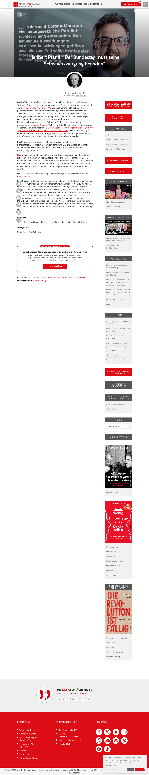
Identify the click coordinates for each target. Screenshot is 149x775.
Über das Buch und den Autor (117, 638)
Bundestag (45, 222)
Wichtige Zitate (111, 355)
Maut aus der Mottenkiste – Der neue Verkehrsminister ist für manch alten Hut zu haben (117, 282)
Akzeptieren (140, 770)
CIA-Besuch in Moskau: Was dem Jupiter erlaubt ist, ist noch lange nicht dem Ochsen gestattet (118, 292)
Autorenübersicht (118, 437)
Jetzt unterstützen (132, 3)
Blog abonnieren (118, 171)
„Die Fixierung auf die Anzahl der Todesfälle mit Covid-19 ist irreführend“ (58, 277)
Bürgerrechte (22, 232)
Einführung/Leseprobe (114, 561)
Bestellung (110, 570)
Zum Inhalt (110, 643)
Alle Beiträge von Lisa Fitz (115, 202)
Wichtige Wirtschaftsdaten (116, 360)
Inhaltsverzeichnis (113, 552)
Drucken (18, 190)
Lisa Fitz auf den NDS (118, 181)
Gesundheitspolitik (80, 222)
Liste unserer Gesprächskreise (117, 144)
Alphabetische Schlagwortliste (118, 385)
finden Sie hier (24, 176)
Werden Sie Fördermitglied (70, 740)
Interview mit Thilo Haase (115, 149)
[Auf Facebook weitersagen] (18, 207)
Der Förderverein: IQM (68, 730)
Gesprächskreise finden (80, 699)
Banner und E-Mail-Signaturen (27, 745)
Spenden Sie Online (66, 744)
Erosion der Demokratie (61, 222)
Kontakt (22, 750)
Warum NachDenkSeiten (29, 730)
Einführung (110, 647)
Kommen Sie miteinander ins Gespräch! (73, 693)
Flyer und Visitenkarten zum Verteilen (118, 372)
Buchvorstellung (112, 492)
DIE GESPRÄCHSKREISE (74, 689)
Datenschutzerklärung (28, 758)
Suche (145, 4)
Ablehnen (130, 770)
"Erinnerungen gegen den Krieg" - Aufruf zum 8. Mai (118, 105)
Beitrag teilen (18, 183)
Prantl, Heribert (35, 232)
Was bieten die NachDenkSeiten (118, 117)
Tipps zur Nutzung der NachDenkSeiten (28, 738)
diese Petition (40, 125)
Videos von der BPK (113, 409)
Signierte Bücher (112, 575)
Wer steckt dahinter (27, 734)
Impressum (24, 754)
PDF (18, 197)
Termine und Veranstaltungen (117, 140)
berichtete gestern (46, 102)
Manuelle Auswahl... (111, 770)
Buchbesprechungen (114, 657)
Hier (19, 155)
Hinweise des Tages (40, 280)
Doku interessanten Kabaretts (117, 343)
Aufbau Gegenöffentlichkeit (28, 222)
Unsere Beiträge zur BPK (115, 404)
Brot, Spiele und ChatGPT (115, 300)
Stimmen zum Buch (113, 566)
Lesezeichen (110, 556)
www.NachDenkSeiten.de (26, 770)
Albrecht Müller (80, 96)
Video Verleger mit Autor (115, 652)
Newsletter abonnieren (118, 160)
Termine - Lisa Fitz (113, 207)
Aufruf (108, 135)
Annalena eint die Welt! (114, 304)
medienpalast (74, 773)
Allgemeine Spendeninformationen (68, 735)
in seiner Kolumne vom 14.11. (37, 108)
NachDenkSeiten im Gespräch (118, 217)
